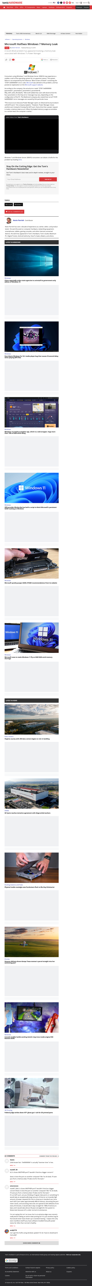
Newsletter (55, 59)
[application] (32, 134)
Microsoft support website (34, 85)
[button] (86, 3)
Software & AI (60, 7)
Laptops (44, 7)
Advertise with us (31, 1271)
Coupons (69, 7)
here (20, 160)
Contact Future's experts (33, 1268)
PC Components (30, 7)
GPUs (21, 7)
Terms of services (28, 184)
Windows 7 (18, 205)
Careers (7, 1275)
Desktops (51, 7)
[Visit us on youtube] (67, 3)
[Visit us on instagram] (64, 3)
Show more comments (31, 1243)
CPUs (16, 7)
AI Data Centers (65, 33)
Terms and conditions (11, 1268)
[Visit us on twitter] (61, 3)
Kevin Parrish (16, 48)
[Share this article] (6, 59)
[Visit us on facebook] (58, 3)
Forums (86, 7)
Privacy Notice (10, 186)
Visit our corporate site (73, 1255)
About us (48, 1271)
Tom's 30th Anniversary (23, 33)
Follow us (45, 59)
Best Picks (10, 7)
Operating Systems (17, 39)
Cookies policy (70, 1268)
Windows (27, 39)
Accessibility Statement (12, 1271)
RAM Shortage (51, 33)
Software (7, 39)
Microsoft (29, 83)
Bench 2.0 (39, 33)
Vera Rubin (78, 33)
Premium (79, 7)
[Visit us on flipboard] (70, 3)
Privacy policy (50, 1268)
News (38, 7)
